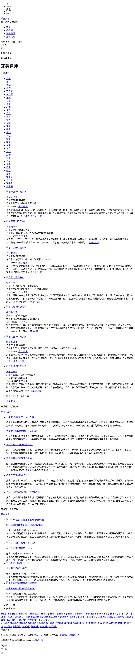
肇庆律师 (86, 623)
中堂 (8, 171)
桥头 (8, 117)
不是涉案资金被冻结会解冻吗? (20, 588)
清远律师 (8, 626)
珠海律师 (32, 623)
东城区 (9, 94)
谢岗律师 (112, 614)
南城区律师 (17, 614)
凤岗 (8, 145)
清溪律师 (35, 617)
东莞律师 (17, 626)
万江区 (9, 91)
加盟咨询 (10, 401)
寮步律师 (8, 617)
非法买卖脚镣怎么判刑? (17, 568)
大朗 (8, 132)
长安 (8, 148)
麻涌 (8, 167)
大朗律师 (17, 617)
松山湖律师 (44, 620)
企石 (8, 110)
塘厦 (8, 142)
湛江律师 (68, 623)
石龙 (8, 101)
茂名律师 (77, 623)
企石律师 (85, 614)
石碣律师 (49, 614)
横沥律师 (94, 614)
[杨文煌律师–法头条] (16, 337)
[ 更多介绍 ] (36, 216)
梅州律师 (104, 623)
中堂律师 (124, 617)
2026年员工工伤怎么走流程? (19, 445)
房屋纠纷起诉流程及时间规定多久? (22, 492)
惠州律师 (95, 623)
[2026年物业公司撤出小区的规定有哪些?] (25, 520)
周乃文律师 (11, 253)
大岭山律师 (22, 620)
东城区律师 (39, 614)
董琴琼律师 (11, 197)
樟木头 (9, 177)
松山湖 (9, 186)
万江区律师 (28, 614)
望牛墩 (9, 183)
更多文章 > (6, 412)
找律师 (9, 30)
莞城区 (9, 85)
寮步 (8, 129)
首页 (8, 27)
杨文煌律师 (11, 342)
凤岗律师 (53, 617)
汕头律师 (41, 623)
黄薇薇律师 (11, 227)
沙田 (8, 158)
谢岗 (8, 120)
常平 (8, 126)
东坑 (8, 123)
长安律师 (61, 617)
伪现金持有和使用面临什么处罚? (21, 431)
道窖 (8, 161)
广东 (8, 78)
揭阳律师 (44, 626)
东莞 (8, 82)
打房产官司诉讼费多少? (17, 475)
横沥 (8, 113)
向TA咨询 (23, 206)
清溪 (8, 139)
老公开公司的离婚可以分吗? (19, 548)
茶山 (8, 104)
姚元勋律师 (11, 312)
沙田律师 (88, 617)
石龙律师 (58, 614)
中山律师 (26, 626)
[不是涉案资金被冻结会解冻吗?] (21, 583)
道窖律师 (97, 617)
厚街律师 (79, 617)
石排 (8, 107)
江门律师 (59, 623)
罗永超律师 (11, 372)
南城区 (9, 88)
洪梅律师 (106, 617)
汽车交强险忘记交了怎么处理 (20, 417)
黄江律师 (26, 617)
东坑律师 (121, 614)
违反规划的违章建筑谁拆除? (19, 458)
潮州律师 (35, 626)
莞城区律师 (6, 614)
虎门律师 (70, 617)
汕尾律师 (113, 623)
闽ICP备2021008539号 (69, 635)
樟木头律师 (11, 620)
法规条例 (10, 33)
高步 (8, 174)
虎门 (8, 151)
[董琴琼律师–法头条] (16, 192)
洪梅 (8, 164)
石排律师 (76, 614)
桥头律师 (103, 614)
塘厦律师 (44, 617)
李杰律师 (10, 283)
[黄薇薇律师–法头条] (16, 221)
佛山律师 (50, 623)
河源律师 (122, 623)
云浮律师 (53, 626)
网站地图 (39, 640)
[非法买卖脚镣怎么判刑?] (18, 563)
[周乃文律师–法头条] (16, 248)
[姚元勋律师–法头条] (16, 307)
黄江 (8, 136)
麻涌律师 (115, 617)
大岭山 (9, 180)
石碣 (8, 98)
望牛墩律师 (33, 620)
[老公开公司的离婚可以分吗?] (20, 543)
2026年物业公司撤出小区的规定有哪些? (24, 525)
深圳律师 (23, 623)
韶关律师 (14, 623)
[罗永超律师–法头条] (16, 366)
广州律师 (5, 623)
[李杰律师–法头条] (15, 277)
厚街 (8, 155)
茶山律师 (67, 614)
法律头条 (10, 37)
